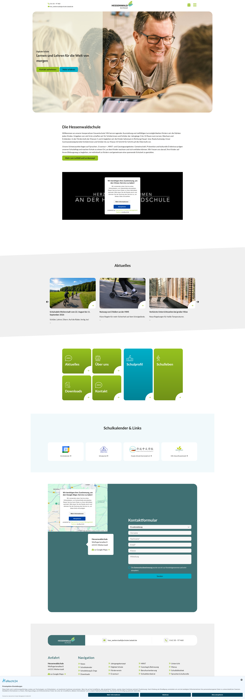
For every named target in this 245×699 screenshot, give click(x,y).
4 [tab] (122, 101)
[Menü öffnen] (194, 4)
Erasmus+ (115, 674)
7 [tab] (127, 101)
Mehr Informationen (122, 201)
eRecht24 (126, 212)
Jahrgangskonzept (118, 663)
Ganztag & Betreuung (150, 667)
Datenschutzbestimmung (143, 568)
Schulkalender (86, 667)
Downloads (85, 674)
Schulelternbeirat (148, 674)
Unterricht (175, 663)
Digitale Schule (117, 667)
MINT (143, 663)
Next (197, 301)
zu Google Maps (101, 549)
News (82, 664)
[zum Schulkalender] (188, 4)
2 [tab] (119, 101)
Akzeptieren (122, 206)
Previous (47, 301)
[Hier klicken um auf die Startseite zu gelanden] (122, 5)
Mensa (174, 667)
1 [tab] (117, 101)
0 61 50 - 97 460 (176, 640)
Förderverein (116, 670)
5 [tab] (124, 101)
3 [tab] (120, 101)
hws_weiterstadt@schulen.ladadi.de (122, 640)
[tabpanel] (122, 62)
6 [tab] (125, 101)
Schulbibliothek (177, 670)
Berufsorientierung (149, 670)
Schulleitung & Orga (88, 670)
